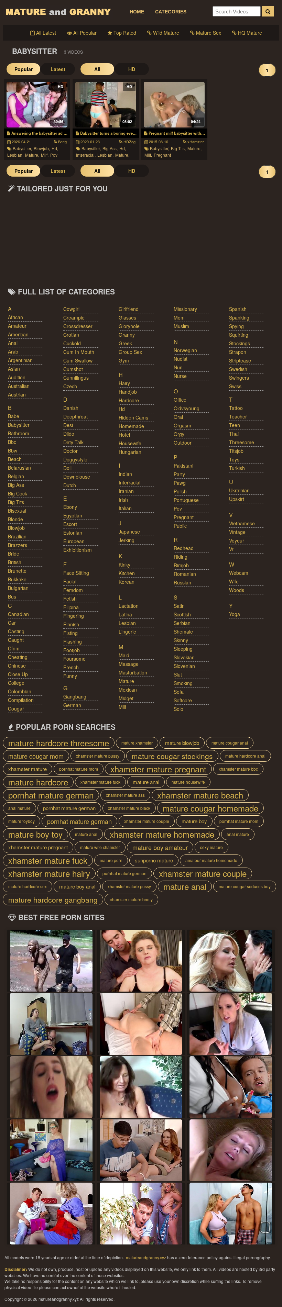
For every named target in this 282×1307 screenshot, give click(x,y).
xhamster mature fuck (100, 782)
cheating (18, 657)
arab (13, 351)
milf (122, 706)
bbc (12, 441)
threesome (241, 442)
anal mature (19, 808)
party (179, 474)
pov (53, 155)
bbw (12, 450)
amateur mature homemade (211, 860)
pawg (180, 482)
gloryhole (129, 326)
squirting (238, 334)
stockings (239, 343)
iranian (126, 491)
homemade (131, 426)
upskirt (236, 498)
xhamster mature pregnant (158, 769)
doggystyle (75, 459)
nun (178, 367)
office (180, 399)
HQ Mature (249, 32)
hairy (124, 383)
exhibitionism (77, 549)
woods (236, 590)
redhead (184, 548)
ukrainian (239, 490)
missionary (185, 308)
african (15, 317)
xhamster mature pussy (97, 756)
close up (18, 674)
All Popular (84, 32)
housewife (130, 443)
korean (126, 581)
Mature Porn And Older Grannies (58, 12)
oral (178, 416)
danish (70, 407)
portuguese (186, 499)
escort (70, 524)
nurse (180, 375)
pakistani (183, 465)
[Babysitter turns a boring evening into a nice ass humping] (105, 104)
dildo (68, 433)
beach (15, 459)
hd (122, 408)
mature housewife (188, 782)
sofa (179, 691)
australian (19, 385)
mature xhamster (137, 743)
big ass (16, 484)
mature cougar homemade (210, 808)
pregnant (162, 155)
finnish (71, 624)
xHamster (195, 141)
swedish (238, 369)
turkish (237, 468)
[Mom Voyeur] (141, 1087)
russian (182, 582)
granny (127, 334)
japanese (129, 531)
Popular (23, 69)
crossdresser (78, 326)
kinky (124, 564)
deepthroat (75, 416)
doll (67, 468)
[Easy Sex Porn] (230, 1150)
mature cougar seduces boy (245, 886)
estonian (72, 532)
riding (180, 556)
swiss (235, 386)
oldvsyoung (186, 408)
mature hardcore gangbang (53, 899)
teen (234, 425)
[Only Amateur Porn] (51, 1150)
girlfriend (129, 308)
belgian (16, 476)
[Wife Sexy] (141, 1213)
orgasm (182, 425)
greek (125, 343)
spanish (238, 308)
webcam (238, 572)
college (16, 682)
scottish (182, 614)
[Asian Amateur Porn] (230, 1024)
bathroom (18, 433)
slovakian (184, 657)
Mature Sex (208, 32)
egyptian (72, 515)
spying (236, 326)
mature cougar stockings (172, 756)
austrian (17, 394)
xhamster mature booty (131, 899)
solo (178, 708)
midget (126, 698)
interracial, (86, 155)
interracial (129, 482)
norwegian (185, 350)
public (180, 525)
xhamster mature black (129, 808)
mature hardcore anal (245, 756)
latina (125, 614)
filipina (71, 607)
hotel (124, 434)
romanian (185, 573)
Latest (58, 69)
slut (178, 674)
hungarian (130, 451)
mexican (128, 689)
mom (179, 317)
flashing (72, 641)
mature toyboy (21, 821)
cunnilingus (76, 377)
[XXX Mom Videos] (51, 1024)
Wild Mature (165, 32)
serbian (182, 622)
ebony (70, 506)
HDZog (128, 141)
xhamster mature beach (200, 795)
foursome (74, 658)
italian (125, 508)
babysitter (19, 424)
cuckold (72, 343)
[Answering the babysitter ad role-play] (37, 104)
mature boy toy (35, 834)
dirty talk (73, 442)
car (12, 622)
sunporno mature (154, 860)
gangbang (74, 696)
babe (13, 416)
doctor (70, 450)
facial (69, 581)
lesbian (127, 622)
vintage (237, 531)
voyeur (236, 540)
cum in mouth (78, 351)
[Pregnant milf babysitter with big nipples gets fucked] (174, 104)
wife (234, 581)
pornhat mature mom (78, 769)
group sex (130, 351)
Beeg (62, 141)
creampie (74, 317)
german (72, 705)
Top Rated (124, 32)
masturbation (133, 672)
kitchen (127, 573)
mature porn (111, 860)
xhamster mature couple (146, 821)
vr (231, 549)
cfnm (14, 648)
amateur (17, 325)
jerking (126, 540)
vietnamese (242, 523)
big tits (16, 502)
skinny (181, 640)
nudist (180, 358)
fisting (70, 632)
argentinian (20, 360)
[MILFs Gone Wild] (141, 961)
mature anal (146, 781)
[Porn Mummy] (51, 1213)
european (74, 541)
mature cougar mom (36, 755)
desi (68, 425)
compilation (21, 699)
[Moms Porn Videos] (141, 1150)
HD (131, 69)
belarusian (19, 467)
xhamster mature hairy (49, 873)
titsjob (236, 450)
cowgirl (71, 308)
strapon (237, 351)
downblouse (76, 476)
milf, (44, 155)
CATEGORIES (170, 11)
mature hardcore (38, 782)
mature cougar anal (229, 743)
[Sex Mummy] (141, 1024)
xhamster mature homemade (162, 834)
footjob (71, 650)
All (97, 69)
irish (123, 499)
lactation (129, 605)
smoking (183, 683)
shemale (183, 631)
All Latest (45, 32)
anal (13, 342)
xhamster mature (27, 768)
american (18, 334)
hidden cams (133, 417)
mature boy (194, 821)
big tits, (178, 148)
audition (16, 377)
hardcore (129, 400)
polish (180, 491)
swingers (239, 377)
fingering (73, 615)
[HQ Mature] (230, 961)
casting (16, 631)
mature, (32, 155)
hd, (55, 148)
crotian (71, 334)
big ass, (110, 148)
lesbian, (15, 155)
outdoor (183, 442)
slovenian (184, 665)
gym (124, 360)
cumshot (73, 369)
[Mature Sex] (230, 1087)
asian (14, 368)
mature (126, 681)
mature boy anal (77, 886)
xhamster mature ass (125, 795)
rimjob (181, 565)
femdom (73, 590)
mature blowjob (182, 742)
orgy (179, 434)
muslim (181, 326)
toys (234, 459)
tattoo (236, 407)
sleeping (183, 648)
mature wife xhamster (100, 847)
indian (125, 473)
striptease (240, 360)
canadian (18, 614)
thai (234, 433)
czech (70, 386)
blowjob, (42, 148)
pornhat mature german (51, 795)
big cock (17, 493)
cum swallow (78, 360)
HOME (137, 11)
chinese (17, 665)
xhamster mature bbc (238, 769)
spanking (239, 317)
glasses (127, 317)
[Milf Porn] (51, 1087)
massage (129, 663)
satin (179, 605)
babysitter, (22, 148)
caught (16, 639)
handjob (128, 391)
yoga (234, 614)
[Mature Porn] (51, 961)
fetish (70, 598)
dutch (69, 485)
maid (124, 655)
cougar (16, 708)
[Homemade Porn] (230, 1213)
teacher (238, 416)
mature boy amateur (160, 847)
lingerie (127, 631)
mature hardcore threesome (58, 743)
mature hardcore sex (27, 886)
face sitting (76, 572)
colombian (19, 691)
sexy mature (211, 847)
